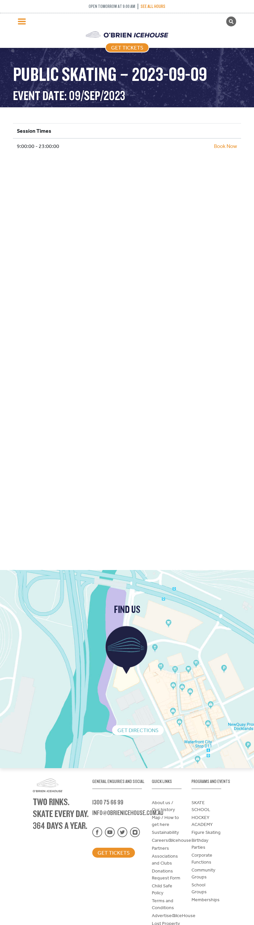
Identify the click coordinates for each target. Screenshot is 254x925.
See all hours (153, 6)
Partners (160, 848)
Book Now (225, 146)
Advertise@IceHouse (173, 915)
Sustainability (165, 832)
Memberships (205, 900)
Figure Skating (206, 832)
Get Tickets (127, 47)
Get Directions (137, 730)
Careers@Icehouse (171, 840)
